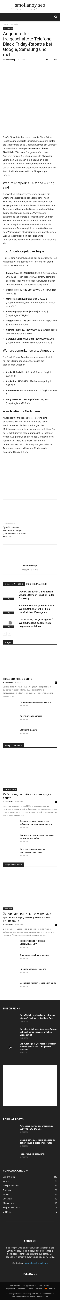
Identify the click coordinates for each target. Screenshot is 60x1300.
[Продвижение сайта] (30, 661)
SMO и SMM (44, 1285)
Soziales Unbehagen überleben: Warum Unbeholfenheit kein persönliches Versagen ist (36, 609)
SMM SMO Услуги (28, 730)
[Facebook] (6, 510)
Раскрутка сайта (10, 789)
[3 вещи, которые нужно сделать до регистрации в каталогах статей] (10, 1144)
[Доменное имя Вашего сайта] (10, 959)
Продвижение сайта (17, 678)
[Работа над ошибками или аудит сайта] (30, 771)
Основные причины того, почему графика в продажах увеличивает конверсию (27, 917)
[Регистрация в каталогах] (10, 1157)
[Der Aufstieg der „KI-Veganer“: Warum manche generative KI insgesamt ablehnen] (10, 623)
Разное (39, 1288)
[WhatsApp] (26, 510)
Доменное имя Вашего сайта (34, 955)
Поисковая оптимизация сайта (35, 702)
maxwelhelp (10, 59)
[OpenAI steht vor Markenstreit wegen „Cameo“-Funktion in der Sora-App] (10, 595)
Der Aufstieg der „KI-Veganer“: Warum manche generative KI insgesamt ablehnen (36, 623)
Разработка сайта (25, 1288)
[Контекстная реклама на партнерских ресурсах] (10, 853)
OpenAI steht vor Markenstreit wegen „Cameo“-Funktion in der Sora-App (14, 532)
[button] (5, 17)
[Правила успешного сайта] (10, 973)
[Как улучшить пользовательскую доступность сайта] (10, 839)
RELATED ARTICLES (14, 584)
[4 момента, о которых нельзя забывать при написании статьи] (10, 825)
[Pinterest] (19, 510)
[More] (33, 510)
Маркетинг (8, 909)
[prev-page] (5, 634)
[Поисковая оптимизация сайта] (10, 706)
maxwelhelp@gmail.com (36, 1263)
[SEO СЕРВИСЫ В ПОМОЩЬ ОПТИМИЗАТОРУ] (10, 945)
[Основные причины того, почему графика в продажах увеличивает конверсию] (30, 890)
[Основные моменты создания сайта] (10, 987)
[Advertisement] (30, 114)
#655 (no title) (14, 1285)
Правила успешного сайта (33, 969)
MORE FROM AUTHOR (36, 584)
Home (5, 24)
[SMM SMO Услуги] (10, 733)
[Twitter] (12, 510)
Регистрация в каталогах (32, 1154)
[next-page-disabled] (9, 634)
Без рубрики (16, 24)
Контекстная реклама (31, 716)
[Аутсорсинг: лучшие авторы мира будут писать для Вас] (10, 1130)
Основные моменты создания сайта (38, 983)
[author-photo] (30, 561)
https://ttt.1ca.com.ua (30, 570)
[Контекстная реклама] (10, 720)
